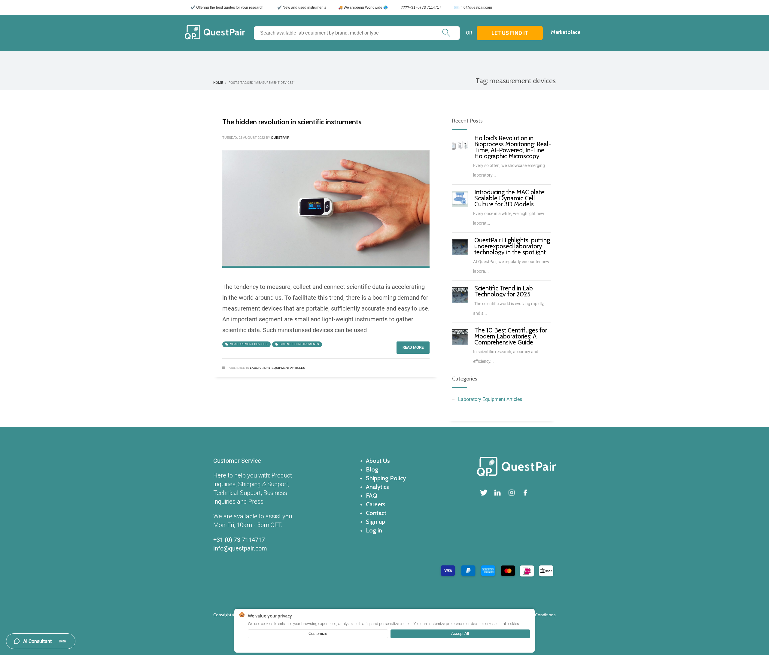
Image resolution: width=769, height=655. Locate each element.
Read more (413, 347)
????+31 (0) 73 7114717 (421, 7)
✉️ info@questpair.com (473, 7)
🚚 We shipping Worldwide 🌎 (363, 7)
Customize (318, 633)
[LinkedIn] (498, 493)
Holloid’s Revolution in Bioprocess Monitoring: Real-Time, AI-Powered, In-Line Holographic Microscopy (512, 147)
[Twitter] (484, 493)
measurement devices (249, 344)
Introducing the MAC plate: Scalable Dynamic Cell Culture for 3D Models (510, 198)
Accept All (460, 633)
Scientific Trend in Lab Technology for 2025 (503, 291)
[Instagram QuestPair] (512, 493)
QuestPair (280, 137)
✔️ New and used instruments (301, 7)
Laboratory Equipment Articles (277, 367)
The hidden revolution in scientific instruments (291, 121)
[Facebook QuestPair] (525, 493)
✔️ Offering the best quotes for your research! (227, 7)
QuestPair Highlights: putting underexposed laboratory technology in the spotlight (512, 246)
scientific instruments (299, 344)
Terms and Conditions (535, 614)
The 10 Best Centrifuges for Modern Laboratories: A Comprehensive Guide (510, 336)
